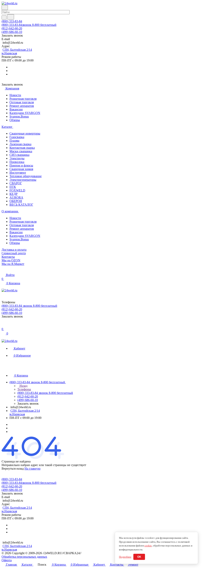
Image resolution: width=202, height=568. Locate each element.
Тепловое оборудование (25, 176)
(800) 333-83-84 (12, 21)
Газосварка (16, 137)
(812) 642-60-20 (12, 28)
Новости (15, 95)
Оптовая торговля (21, 102)
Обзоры (14, 120)
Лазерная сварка (20, 144)
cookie (148, 545)
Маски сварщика (20, 151)
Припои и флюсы (21, 165)
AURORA (16, 197)
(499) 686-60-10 (12, 32)
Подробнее (125, 556)
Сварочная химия (21, 169)
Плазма (14, 140)
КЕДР (13, 194)
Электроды (16, 158)
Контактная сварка (22, 147)
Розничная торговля (22, 98)
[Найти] (10, 17)
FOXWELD (17, 190)
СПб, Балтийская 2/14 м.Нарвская (17, 51)
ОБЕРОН (15, 201)
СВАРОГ (15, 183)
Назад (23, 385)
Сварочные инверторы (24, 133)
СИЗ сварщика (19, 154)
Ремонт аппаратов (21, 105)
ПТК (12, 186)
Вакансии (16, 109)
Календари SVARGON (24, 113)
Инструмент (17, 172)
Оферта (7, 560)
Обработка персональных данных (24, 556)
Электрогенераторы (22, 179)
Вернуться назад (13, 468)
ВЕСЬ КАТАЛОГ (21, 204)
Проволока (16, 162)
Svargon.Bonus (19, 116)
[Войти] (3, 325)
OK (139, 556)
